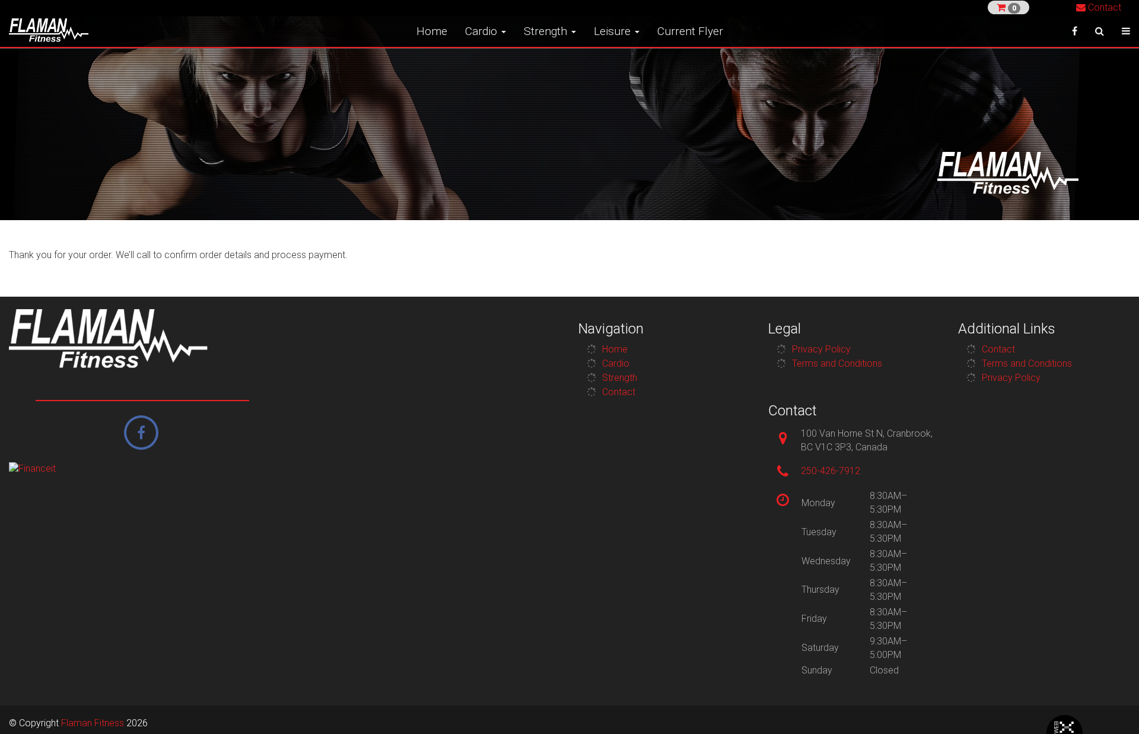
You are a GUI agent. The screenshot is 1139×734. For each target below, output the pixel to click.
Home (431, 31)
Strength (547, 31)
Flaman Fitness (92, 723)
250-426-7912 (830, 470)
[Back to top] (1111, 706)
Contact (1103, 7)
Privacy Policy (821, 349)
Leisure (614, 31)
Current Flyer (690, 31)
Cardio (482, 31)
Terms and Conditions (837, 363)
